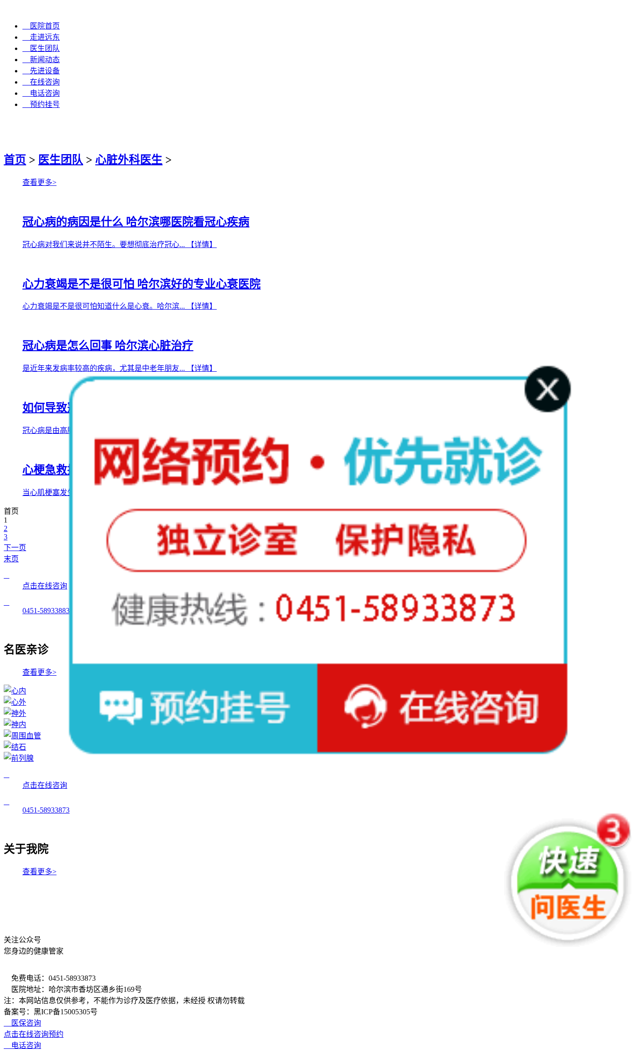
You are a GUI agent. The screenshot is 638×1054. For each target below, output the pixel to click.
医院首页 (41, 26)
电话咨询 (41, 93)
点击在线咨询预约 (34, 1034)
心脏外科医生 (129, 160)
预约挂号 (41, 104)
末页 (11, 559)
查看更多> (39, 182)
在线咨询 (41, 82)
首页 (15, 160)
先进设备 (41, 71)
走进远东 (41, 37)
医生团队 (41, 48)
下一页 (15, 548)
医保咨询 (22, 1023)
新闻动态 (41, 60)
